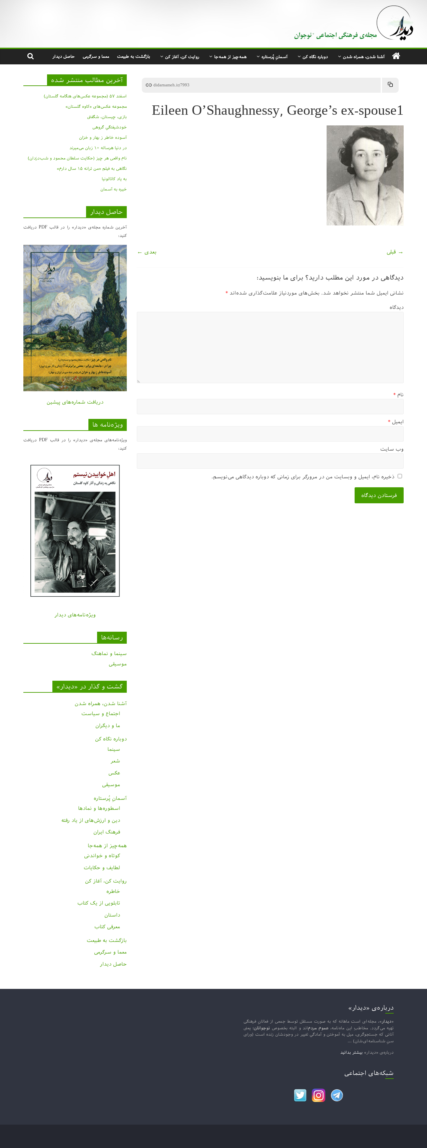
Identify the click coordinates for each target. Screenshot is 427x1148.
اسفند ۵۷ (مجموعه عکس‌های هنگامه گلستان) (85, 96)
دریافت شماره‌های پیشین (75, 402)
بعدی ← (146, 252)
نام (398, 395)
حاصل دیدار (63, 56)
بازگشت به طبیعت (133, 56)
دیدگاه (397, 307)
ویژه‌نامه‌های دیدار (75, 615)
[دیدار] (213, 5)
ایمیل (396, 422)
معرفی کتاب (107, 927)
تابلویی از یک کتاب (98, 903)
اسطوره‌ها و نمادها (99, 808)
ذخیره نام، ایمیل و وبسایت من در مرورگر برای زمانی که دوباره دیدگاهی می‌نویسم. (302, 477)
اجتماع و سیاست (100, 713)
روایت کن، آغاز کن (182, 56)
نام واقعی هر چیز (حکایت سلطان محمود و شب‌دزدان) (77, 158)
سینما (113, 749)
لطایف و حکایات (102, 868)
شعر (115, 761)
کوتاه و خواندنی (102, 855)
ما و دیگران (107, 725)
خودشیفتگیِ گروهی (109, 127)
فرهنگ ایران (106, 832)
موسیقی (118, 664)
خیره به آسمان (113, 189)
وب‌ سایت (392, 449)
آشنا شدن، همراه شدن (364, 56)
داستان (112, 915)
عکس (114, 773)
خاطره (113, 891)
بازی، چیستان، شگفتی (107, 116)
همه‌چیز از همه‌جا (230, 56)
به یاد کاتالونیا (114, 178)
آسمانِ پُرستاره (275, 56)
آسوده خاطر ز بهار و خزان (103, 137)
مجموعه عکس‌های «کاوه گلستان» (96, 106)
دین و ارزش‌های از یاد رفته (90, 820)
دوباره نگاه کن (315, 56)
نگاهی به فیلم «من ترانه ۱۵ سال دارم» (92, 168)
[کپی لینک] (390, 85)
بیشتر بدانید (351, 1052)
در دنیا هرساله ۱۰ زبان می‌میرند (98, 147)
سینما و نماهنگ (109, 653)
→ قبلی (395, 252)
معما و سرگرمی (96, 56)
